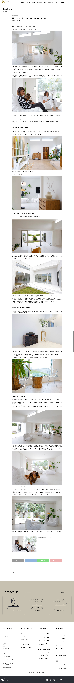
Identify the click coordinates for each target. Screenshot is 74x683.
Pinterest (56, 560)
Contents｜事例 (59, 648)
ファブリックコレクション (7, 648)
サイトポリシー (20, 679)
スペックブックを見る (60, 610)
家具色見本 (4, 649)
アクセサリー (5, 644)
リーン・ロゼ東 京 (41, 633)
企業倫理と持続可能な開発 (7, 667)
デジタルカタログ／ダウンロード (25, 642)
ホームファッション (6, 643)
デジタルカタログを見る (60, 604)
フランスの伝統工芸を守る (7, 666)
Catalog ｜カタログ (24, 639)
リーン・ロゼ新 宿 (41, 634)
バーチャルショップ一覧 (14, 607)
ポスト (19, 560)
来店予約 (36, 604)
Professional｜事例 (60, 641)
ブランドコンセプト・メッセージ (8, 663)
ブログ (48, 631)
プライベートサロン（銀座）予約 (43, 654)
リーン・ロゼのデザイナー (7, 656)
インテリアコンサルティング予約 (37, 607)
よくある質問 (22, 636)
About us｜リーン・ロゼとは (8, 659)
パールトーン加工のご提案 (24, 631)
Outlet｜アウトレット (60, 628)
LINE (44, 560)
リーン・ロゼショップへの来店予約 (43, 652)
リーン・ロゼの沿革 (6, 664)
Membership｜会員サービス (26, 647)
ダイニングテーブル (6, 636)
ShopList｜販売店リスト (43, 628)
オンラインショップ (32, 672)
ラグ (3, 641)
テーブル (4, 637)
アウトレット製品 (59, 631)
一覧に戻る (14, 572)
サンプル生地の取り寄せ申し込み (43, 658)
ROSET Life (58, 652)
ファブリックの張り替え (24, 634)
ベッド (4, 633)
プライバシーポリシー (14, 679)
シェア (31, 560)
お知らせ (57, 660)
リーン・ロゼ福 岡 (41, 641)
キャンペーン (58, 658)
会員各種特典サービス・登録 (24, 651)
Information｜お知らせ (61, 655)
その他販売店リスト (41, 644)
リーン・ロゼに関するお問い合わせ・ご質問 (63, 668)
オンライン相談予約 (37, 610)
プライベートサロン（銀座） (42, 643)
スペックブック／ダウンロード (25, 644)
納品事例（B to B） (59, 645)
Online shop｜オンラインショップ (63, 635)
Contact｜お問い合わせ (61, 664)
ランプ (4, 640)
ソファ (4, 631)
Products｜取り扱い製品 (7, 628)
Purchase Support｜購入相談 (44, 649)
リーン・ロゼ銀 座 (41, 631)
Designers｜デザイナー (7, 653)
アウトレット (38, 672)
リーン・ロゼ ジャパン (6, 668)
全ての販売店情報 (62, 592)
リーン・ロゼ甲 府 (41, 636)
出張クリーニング (23, 633)
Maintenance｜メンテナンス (26, 628)
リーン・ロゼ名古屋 (41, 637)
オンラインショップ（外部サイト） (62, 638)
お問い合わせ (43, 672)
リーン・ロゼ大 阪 (41, 640)
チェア (4, 634)
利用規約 (26, 679)
